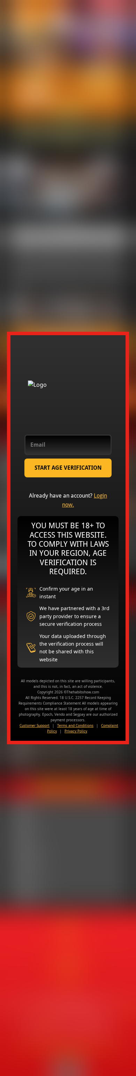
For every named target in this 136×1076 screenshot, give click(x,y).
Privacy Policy (76, 731)
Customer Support (35, 725)
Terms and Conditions (75, 725)
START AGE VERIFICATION (68, 467)
